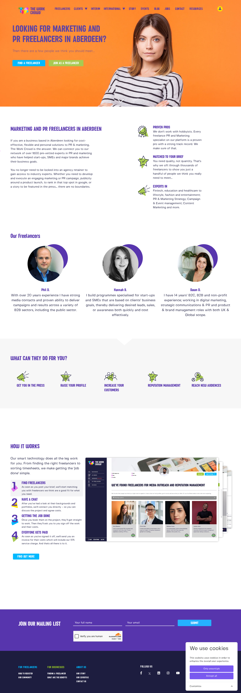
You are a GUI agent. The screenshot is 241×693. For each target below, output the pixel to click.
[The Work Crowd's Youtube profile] (178, 673)
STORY (132, 8)
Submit (194, 623)
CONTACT (180, 8)
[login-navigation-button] (220, 8)
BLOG (157, 8)
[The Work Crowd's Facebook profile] (141, 673)
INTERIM (95, 8)
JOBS (167, 8)
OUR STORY (80, 673)
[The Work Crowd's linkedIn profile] (158, 673)
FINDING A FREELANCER (56, 673)
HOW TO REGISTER (25, 673)
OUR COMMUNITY (25, 677)
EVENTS (145, 8)
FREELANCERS (62, 8)
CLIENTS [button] (79, 8)
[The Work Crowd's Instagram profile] (168, 673)
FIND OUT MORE (26, 556)
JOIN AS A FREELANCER (66, 63)
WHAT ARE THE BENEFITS (57, 677)
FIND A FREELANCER (29, 63)
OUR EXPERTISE (82, 677)
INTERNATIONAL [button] (112, 8)
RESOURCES (196, 8)
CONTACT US (81, 681)
